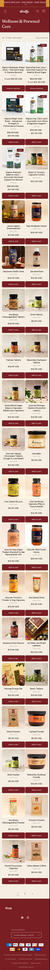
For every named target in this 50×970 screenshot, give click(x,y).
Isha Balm (35, 447)
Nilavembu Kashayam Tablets (35, 356)
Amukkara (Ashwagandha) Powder (13, 810)
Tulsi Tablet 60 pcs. (13, 494)
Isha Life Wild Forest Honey (35, 542)
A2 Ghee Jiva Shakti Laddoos (35, 636)
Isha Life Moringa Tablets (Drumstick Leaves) (35, 402)
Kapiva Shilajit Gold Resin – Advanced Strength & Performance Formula (13, 120)
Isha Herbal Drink (35, 588)
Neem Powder (12, 722)
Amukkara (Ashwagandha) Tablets (13, 311)
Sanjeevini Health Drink (13, 266)
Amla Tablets (35, 308)
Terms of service (32, 959)
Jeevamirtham (35, 266)
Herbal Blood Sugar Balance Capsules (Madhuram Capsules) (13, 402)
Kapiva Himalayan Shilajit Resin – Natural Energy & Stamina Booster (13, 70)
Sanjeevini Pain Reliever (13, 635)
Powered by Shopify (23, 955)
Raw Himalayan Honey (35, 222)
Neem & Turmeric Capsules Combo (35, 170)
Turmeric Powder (35, 808)
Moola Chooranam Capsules (13, 856)
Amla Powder (13, 764)
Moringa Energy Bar (13, 679)
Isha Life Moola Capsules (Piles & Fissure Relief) (35, 496)
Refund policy (39, 955)
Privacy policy (17, 959)
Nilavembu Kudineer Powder (35, 765)
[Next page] (31, 883)
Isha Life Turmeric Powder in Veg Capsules (13, 590)
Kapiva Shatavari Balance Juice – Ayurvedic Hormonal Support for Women (12, 173)
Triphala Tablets (13, 355)
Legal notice (16, 967)
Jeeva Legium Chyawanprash (13, 223)
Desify (11, 955)
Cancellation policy (31, 967)
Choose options (13, 87)
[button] (5, 11)
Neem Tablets (35, 679)
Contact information (33, 963)
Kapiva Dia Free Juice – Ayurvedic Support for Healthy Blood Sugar (35, 69)
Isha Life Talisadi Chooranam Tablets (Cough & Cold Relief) (13, 449)
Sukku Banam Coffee (35, 855)
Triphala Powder (35, 722)
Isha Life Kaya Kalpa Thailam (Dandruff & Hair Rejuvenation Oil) (13, 543)
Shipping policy (16, 963)
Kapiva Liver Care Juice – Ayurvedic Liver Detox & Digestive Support (35, 120)
